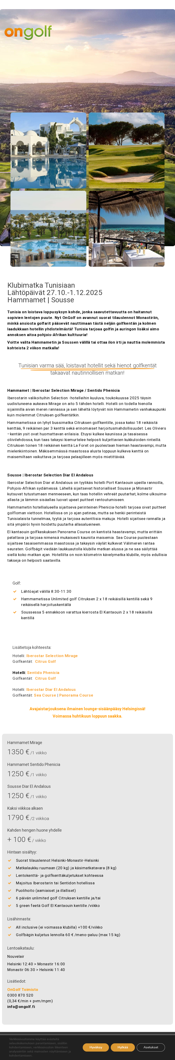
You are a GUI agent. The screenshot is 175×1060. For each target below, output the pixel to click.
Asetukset (151, 1047)
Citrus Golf (45, 661)
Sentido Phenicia (43, 672)
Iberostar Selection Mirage (52, 655)
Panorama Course (76, 695)
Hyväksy (96, 1047)
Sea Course (45, 695)
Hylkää (123, 1047)
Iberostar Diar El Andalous (51, 689)
